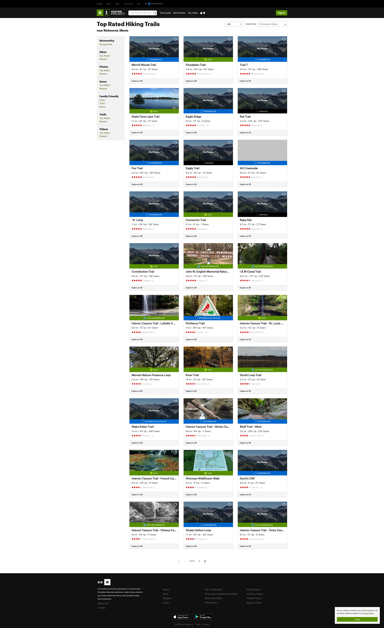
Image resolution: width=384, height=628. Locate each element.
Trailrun (128, 4)
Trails (102, 103)
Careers (101, 607)
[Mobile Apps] (202, 12)
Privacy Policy (368, 613)
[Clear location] (285, 24)
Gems (102, 106)
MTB (109, 4)
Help (165, 593)
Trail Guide (165, 12)
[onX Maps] (104, 584)
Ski (138, 4)
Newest (103, 59)
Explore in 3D (137, 81)
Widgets (167, 598)
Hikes (102, 100)
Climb (99, 4)
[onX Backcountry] (154, 3)
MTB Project (211, 602)
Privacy (206, 624)
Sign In (281, 12)
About (166, 589)
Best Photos (179, 12)
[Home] (112, 12)
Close (357, 619)
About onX (103, 603)
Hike (117, 4)
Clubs (166, 602)
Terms (198, 624)
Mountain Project (213, 598)
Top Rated (104, 55)
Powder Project (254, 598)
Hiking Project (254, 589)
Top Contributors (213, 589)
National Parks (254, 602)
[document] (357, 615)
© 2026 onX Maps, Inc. (184, 624)
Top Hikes (193, 12)
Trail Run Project (255, 593)
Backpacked (105, 44)
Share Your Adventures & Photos (221, 593)
